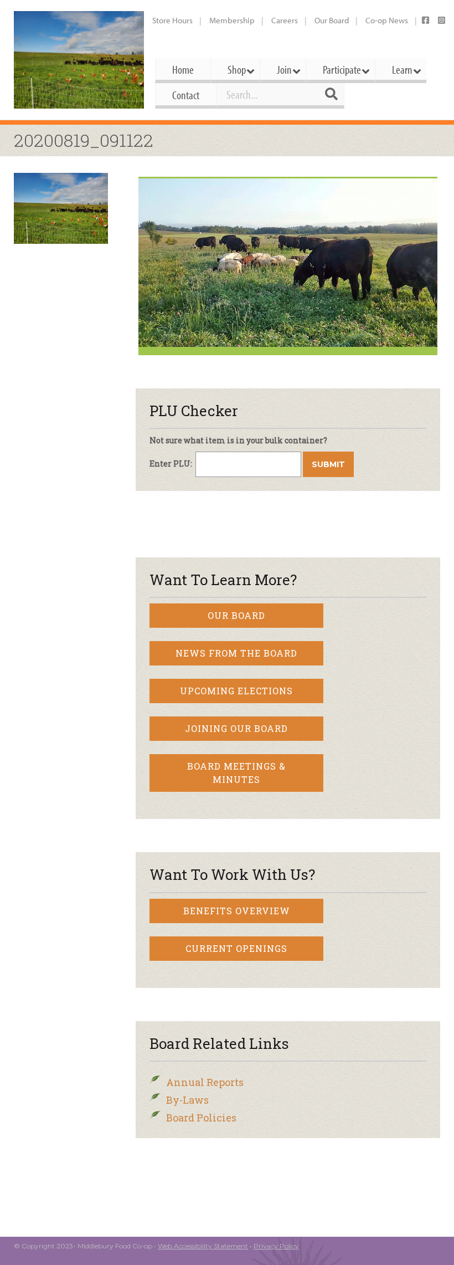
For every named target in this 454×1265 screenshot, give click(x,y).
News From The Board (236, 653)
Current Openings (236, 948)
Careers (284, 20)
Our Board (331, 20)
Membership (232, 20)
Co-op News (386, 20)
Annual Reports (205, 1082)
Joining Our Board (236, 728)
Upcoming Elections (236, 690)
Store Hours (172, 20)
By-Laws (187, 1100)
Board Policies (201, 1117)
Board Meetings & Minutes (236, 772)
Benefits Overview (236, 910)
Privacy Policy (276, 1246)
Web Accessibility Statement (203, 1246)
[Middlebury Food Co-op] (79, 60)
